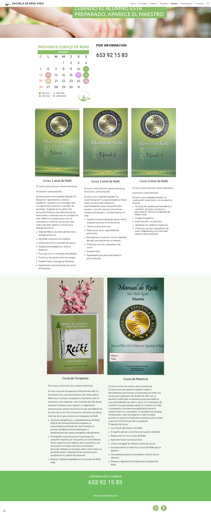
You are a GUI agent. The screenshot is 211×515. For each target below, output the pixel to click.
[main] (135, 45)
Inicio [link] (133, 3)
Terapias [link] (164, 3)
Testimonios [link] (186, 3)
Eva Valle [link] (143, 3)
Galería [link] (153, 3)
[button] (208, 3)
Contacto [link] (199, 3)
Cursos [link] (174, 3)
